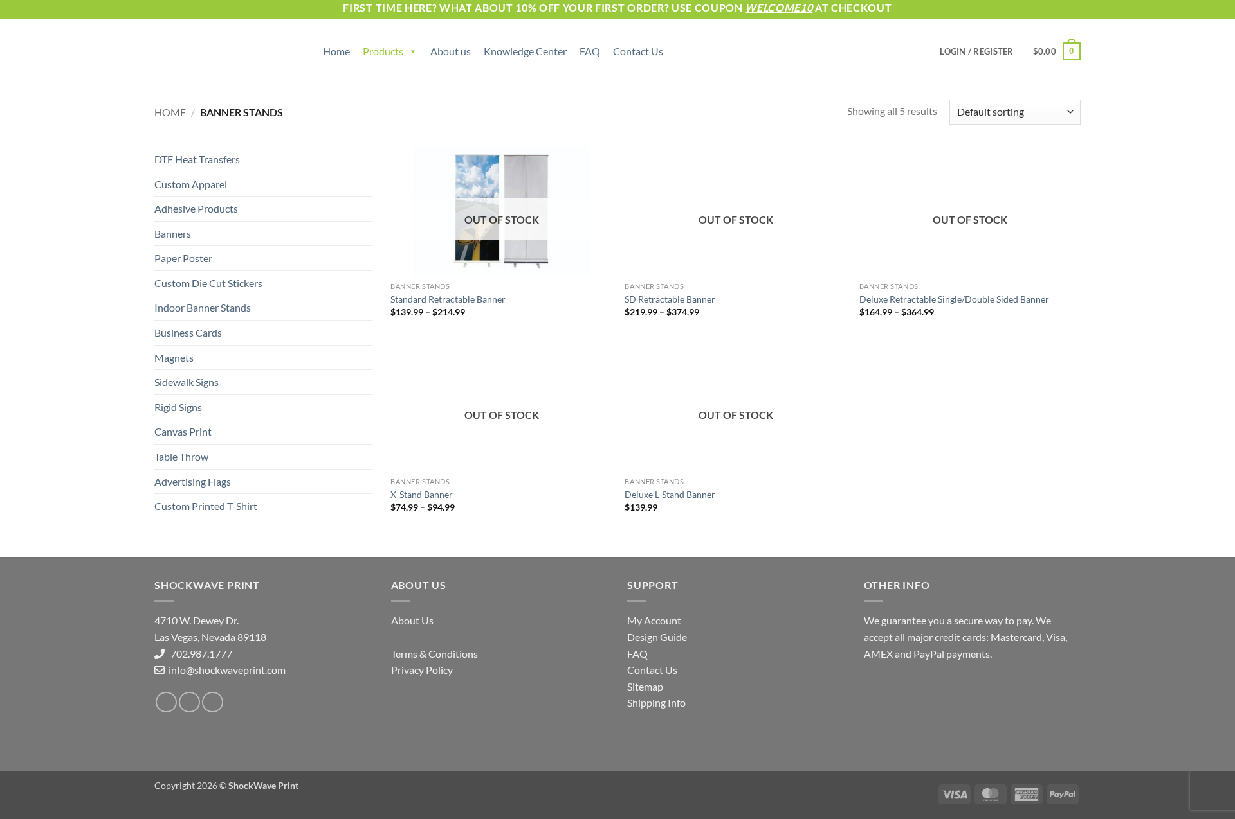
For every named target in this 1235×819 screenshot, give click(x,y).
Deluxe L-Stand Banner (670, 494)
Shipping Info (656, 702)
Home (336, 51)
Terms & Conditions (434, 653)
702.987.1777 (198, 653)
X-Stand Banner (421, 494)
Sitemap (645, 686)
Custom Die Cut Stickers (208, 283)
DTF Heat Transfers (197, 159)
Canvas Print (183, 431)
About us (450, 51)
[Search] (307, 51)
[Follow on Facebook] (166, 702)
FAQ (590, 51)
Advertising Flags (192, 481)
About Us (412, 620)
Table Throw (181, 456)
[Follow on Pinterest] (212, 702)
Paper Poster (183, 258)
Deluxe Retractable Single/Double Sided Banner (954, 299)
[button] (976, 51)
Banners (172, 233)
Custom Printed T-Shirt (205, 506)
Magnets (174, 357)
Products (383, 51)
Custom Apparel (190, 184)
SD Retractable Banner (670, 299)
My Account (654, 620)
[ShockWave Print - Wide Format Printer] (218, 52)
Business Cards (188, 332)
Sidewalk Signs (186, 382)
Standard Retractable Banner (448, 299)
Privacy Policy (422, 670)
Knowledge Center (525, 51)
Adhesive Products (196, 208)
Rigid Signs (178, 407)
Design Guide (657, 637)
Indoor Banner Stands (202, 307)
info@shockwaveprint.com (226, 670)
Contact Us (638, 51)
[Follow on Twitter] (189, 702)
